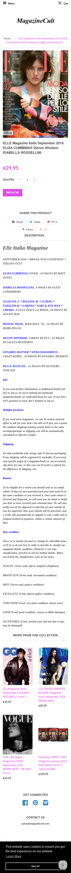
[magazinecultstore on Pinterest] (35, 804)
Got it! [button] (35, 866)
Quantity (8, 179)
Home (7, 38)
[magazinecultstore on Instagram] (46, 804)
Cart (65, 3)
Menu (11, 3)
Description (34, 235)
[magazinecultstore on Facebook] (25, 804)
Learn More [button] (13, 856)
